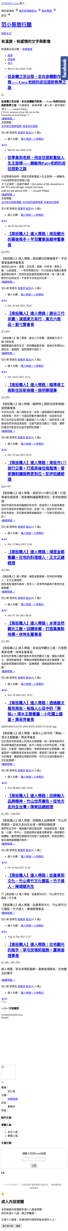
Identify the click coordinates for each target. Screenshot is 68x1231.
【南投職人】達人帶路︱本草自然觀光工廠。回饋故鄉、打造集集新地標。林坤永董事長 (36, 628)
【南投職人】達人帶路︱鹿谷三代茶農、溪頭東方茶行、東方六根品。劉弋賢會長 (36, 319)
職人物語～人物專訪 (32, 139)
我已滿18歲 (8, 1226)
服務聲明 (34, 1188)
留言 (28, 132)
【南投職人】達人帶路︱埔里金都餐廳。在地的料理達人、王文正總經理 (36, 557)
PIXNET (14, 1184)
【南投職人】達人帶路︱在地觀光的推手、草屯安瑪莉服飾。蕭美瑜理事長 (36, 950)
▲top (4, 144)
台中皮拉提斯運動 (11, 202)
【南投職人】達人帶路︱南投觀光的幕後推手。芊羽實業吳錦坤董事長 (36, 239)
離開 (18, 1226)
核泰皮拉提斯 (30, 126)
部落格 (11, 59)
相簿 (10, 55)
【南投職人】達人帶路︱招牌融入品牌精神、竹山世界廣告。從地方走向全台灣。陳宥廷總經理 (36, 801)
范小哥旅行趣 (16, 25)
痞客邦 (21, 132)
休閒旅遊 (27, 49)
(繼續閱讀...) (8, 118)
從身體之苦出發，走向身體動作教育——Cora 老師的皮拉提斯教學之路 (37, 82)
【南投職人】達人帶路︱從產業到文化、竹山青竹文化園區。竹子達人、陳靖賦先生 (36, 881)
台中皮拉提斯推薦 (11, 126)
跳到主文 (6, 33)
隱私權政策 (56, 1184)
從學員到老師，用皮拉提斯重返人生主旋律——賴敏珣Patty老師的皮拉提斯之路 (37, 163)
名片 (10, 63)
